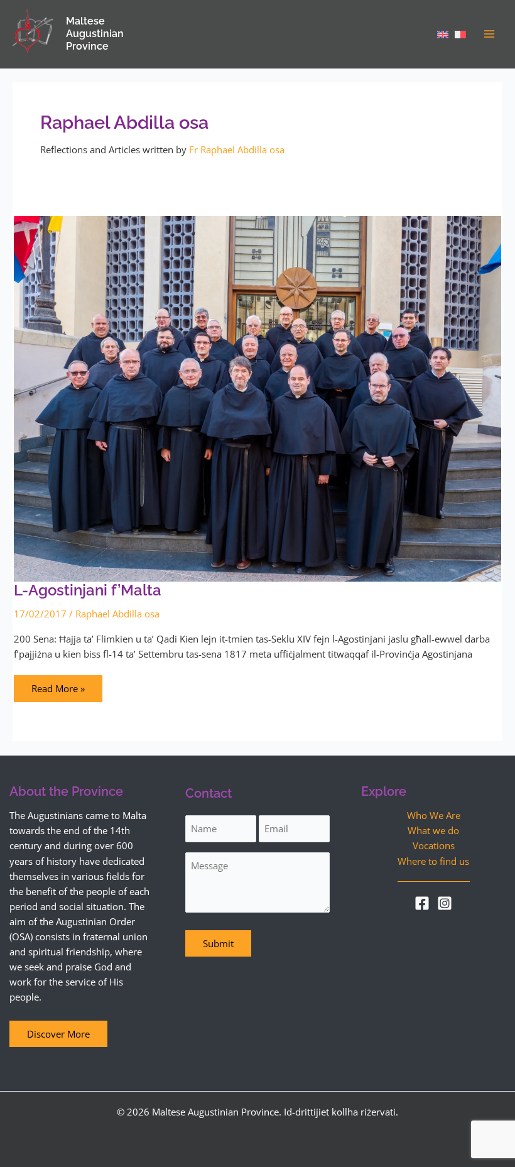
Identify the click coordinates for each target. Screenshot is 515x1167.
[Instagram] (444, 903)
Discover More (58, 1034)
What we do (433, 830)
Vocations (434, 845)
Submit (218, 943)
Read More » (58, 685)
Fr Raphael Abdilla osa (237, 149)
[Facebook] (422, 903)
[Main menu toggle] (489, 34)
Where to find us (433, 861)
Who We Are (433, 815)
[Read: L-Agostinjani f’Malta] (257, 397)
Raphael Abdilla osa (117, 613)
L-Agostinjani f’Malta (87, 590)
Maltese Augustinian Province (95, 33)
